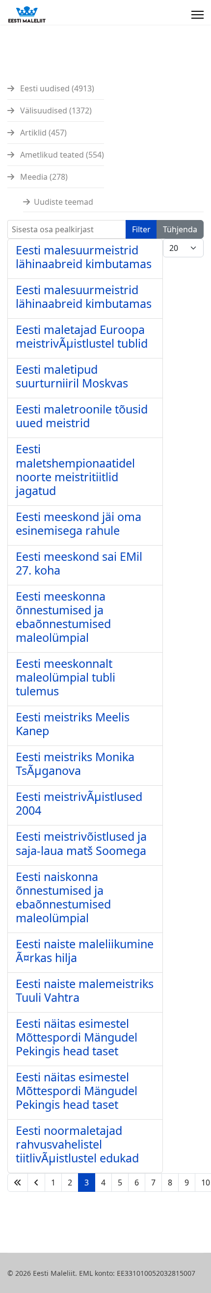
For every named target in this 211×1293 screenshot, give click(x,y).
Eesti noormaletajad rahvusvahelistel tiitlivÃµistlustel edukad (77, 1144)
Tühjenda (180, 229)
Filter (141, 229)
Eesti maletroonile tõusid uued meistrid (82, 416)
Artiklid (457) (42, 132)
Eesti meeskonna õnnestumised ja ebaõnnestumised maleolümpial (63, 616)
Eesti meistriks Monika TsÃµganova (75, 763)
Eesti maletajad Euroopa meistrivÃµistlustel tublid (82, 336)
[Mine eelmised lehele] (36, 1182)
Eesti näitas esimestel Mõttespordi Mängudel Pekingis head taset (76, 1037)
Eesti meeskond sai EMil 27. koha (79, 563)
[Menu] (197, 14)
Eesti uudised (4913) (56, 88)
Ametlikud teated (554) (61, 154)
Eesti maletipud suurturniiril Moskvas (72, 376)
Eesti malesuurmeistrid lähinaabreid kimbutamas (84, 257)
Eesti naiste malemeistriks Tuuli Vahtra (85, 990)
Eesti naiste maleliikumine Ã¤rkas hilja (85, 950)
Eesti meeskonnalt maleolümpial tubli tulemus (65, 677)
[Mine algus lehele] (17, 1182)
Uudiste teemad (63, 201)
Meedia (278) (43, 176)
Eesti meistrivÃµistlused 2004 (79, 803)
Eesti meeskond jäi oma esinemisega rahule (78, 523)
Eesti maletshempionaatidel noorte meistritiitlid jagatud (75, 469)
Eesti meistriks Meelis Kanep (73, 724)
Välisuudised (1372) (55, 110)
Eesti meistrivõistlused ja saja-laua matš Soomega (81, 843)
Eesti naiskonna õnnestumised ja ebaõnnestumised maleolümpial (63, 897)
